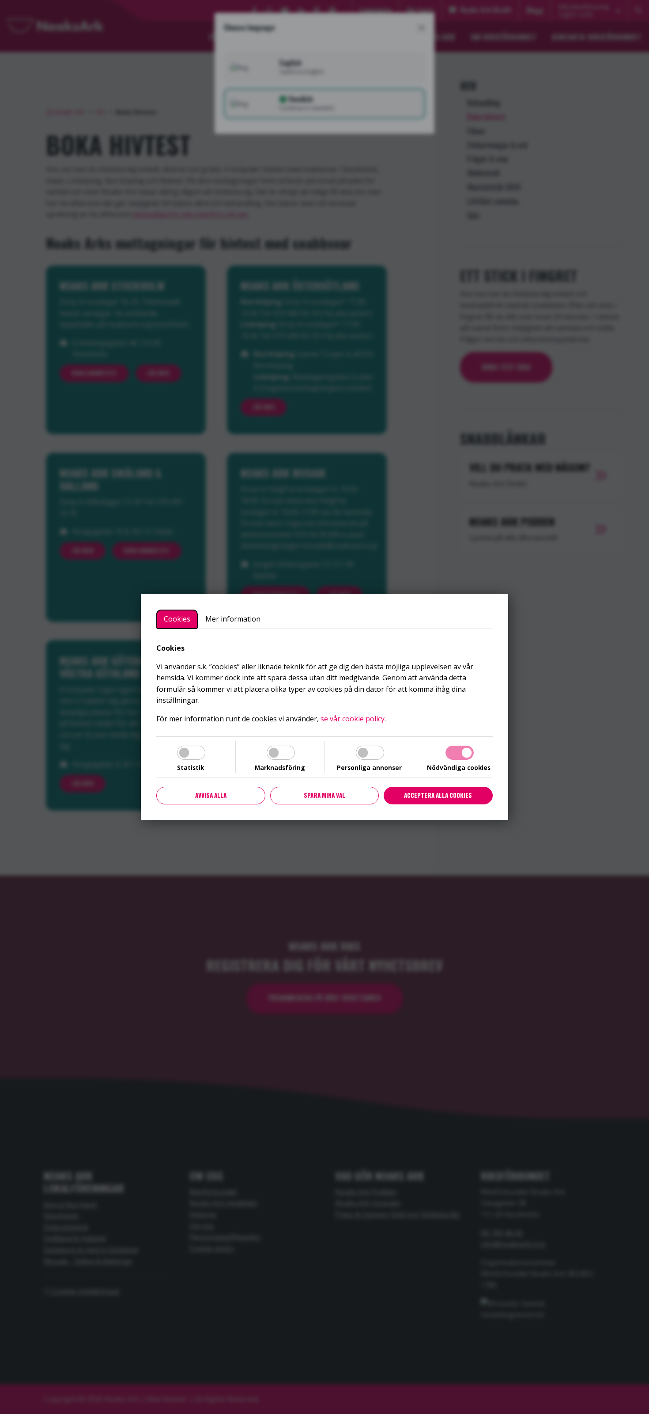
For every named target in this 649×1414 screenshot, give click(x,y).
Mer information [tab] (232, 619)
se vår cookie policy (353, 719)
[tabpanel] (324, 684)
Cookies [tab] (177, 619)
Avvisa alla (210, 795)
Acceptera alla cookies (438, 795)
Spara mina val (324, 795)
